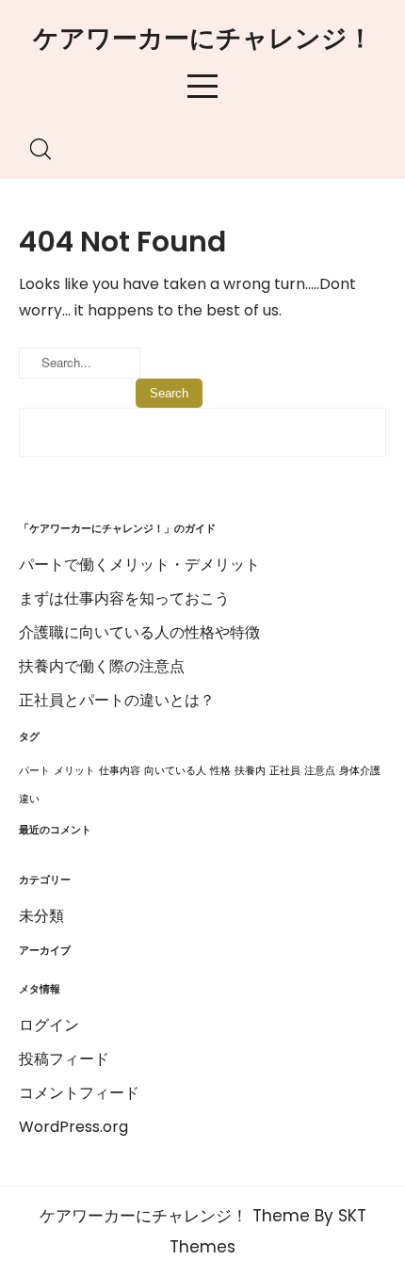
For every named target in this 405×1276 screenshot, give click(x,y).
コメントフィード (79, 1093)
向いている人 (175, 771)
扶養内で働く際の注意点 (102, 666)
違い (29, 799)
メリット (74, 771)
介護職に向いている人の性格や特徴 (139, 632)
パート (34, 771)
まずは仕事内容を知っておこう (124, 598)
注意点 (319, 771)
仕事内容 (119, 771)
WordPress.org (73, 1127)
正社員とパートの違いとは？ (117, 700)
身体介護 (360, 771)
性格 (220, 771)
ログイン (49, 1025)
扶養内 (250, 771)
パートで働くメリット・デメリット (139, 564)
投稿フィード (64, 1059)
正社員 (284, 771)
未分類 (41, 916)
